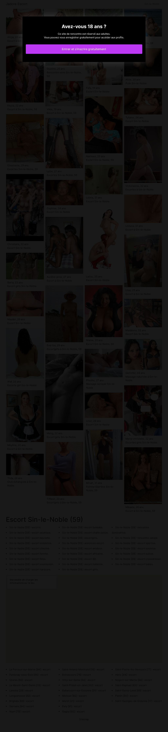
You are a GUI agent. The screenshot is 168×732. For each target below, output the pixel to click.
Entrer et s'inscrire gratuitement (84, 49)
